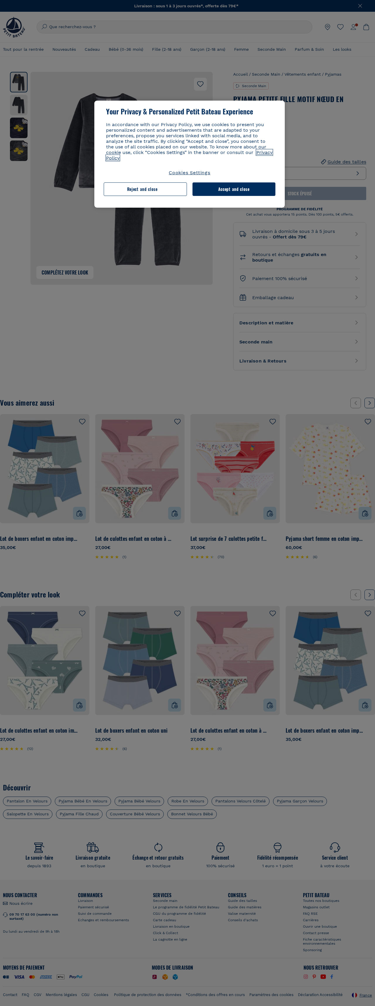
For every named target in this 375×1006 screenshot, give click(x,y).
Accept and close (234, 189)
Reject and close (142, 189)
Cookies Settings (189, 172)
